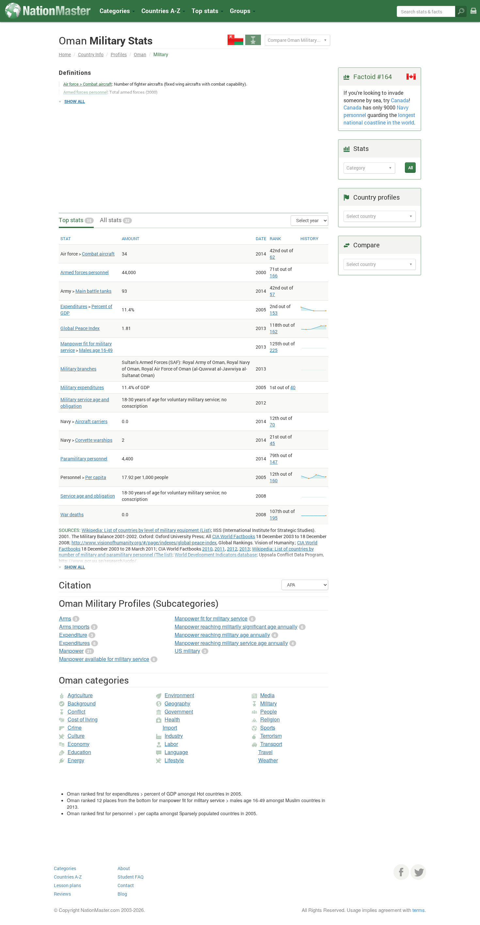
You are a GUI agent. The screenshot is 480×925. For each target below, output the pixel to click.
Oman (140, 54)
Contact (126, 885)
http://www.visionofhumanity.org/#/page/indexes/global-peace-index (144, 542)
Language (176, 752)
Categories (116, 11)
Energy (76, 760)
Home (65, 54)
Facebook (401, 872)
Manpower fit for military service (211, 618)
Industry (174, 735)
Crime (75, 727)
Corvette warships (93, 440)
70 (272, 424)
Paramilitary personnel (83, 458)
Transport (271, 744)
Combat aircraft (98, 254)
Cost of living (83, 719)
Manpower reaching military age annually (222, 634)
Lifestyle (174, 760)
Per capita (95, 477)
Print (473, 15)
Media (267, 695)
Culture (76, 735)
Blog (122, 894)
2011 (220, 549)
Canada (400, 100)
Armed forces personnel (84, 272)
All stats (115, 220)
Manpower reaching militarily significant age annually (236, 626)
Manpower (71, 650)
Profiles (119, 54)
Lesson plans (67, 885)
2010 (207, 549)
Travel (265, 752)
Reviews (62, 894)
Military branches (78, 369)
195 (274, 518)
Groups (241, 11)
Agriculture (80, 695)
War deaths (72, 514)
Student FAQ (131, 877)
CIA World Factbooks (233, 536)
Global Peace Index (80, 328)
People (268, 711)
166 (274, 276)
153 (274, 313)
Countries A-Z (68, 877)
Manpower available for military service (104, 659)
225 (274, 350)
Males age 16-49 (96, 350)
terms (418, 909)
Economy (78, 744)
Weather (268, 760)
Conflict (76, 711)
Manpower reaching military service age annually (231, 643)
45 (272, 443)
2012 (232, 549)
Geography (177, 703)
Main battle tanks (93, 291)
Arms (65, 618)
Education (79, 752)
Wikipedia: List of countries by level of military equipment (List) (146, 530)
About (124, 868)
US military (187, 650)
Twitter (418, 872)
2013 (244, 549)
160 (274, 480)
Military (268, 703)
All (410, 168)
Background (82, 703)
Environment (179, 695)
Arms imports (74, 626)
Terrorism (271, 735)
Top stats (75, 220)
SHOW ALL (74, 101)
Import (170, 727)
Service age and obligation (87, 496)
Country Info (91, 54)
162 (274, 331)
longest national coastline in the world (379, 118)
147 (274, 462)
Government (179, 711)
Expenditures (73, 306)
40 (293, 387)
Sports (267, 727)
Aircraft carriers (91, 421)
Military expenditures (82, 387)
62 (272, 257)
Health (172, 719)
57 (272, 294)
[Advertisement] (193, 155)
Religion (270, 719)
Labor (171, 744)
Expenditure (73, 634)
